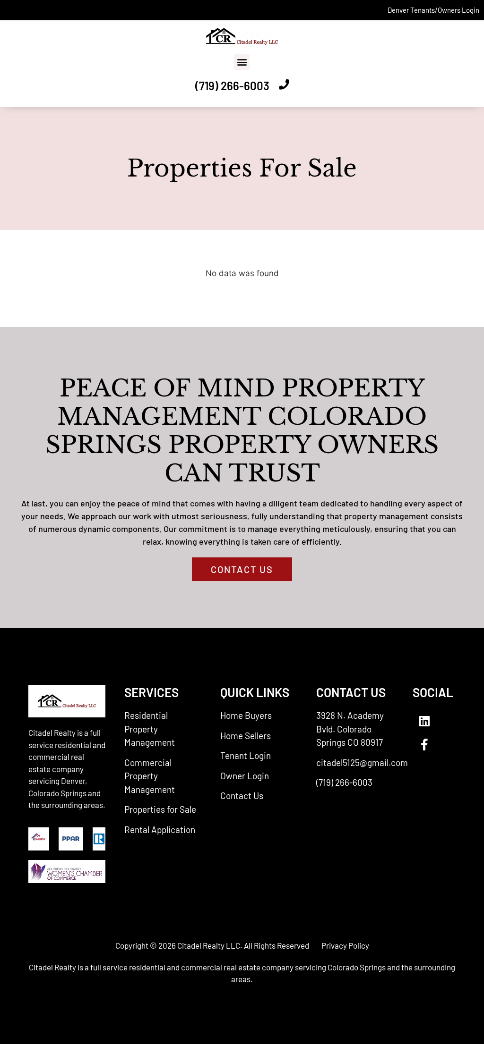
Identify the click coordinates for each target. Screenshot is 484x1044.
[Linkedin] (424, 720)
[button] (242, 62)
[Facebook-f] (424, 744)
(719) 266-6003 (232, 86)
